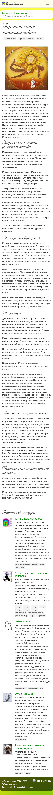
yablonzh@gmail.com (24, 787)
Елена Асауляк (14, 3)
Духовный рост (24, 693)
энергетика (19, 567)
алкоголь (18, 773)
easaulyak (8, 787)
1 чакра (18, 607)
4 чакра (42, 607)
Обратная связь (10, 784)
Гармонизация (20, 13)
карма (34, 564)
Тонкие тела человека (28, 518)
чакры (41, 564)
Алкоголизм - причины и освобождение (29, 746)
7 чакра (34, 610)
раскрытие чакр (21, 616)
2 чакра (26, 607)
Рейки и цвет (22, 621)
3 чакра (40, 38)
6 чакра (26, 610)
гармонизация (10, 38)
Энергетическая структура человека (31, 574)
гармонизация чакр (26, 38)
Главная (6, 13)
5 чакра (18, 610)
